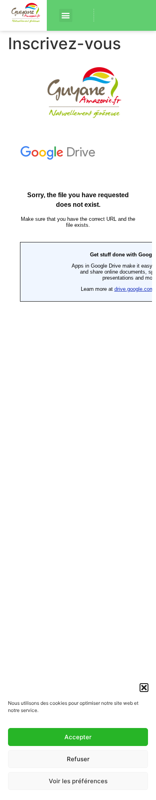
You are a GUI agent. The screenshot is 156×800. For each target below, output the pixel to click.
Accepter (78, 737)
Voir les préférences (78, 781)
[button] (144, 688)
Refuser (78, 759)
